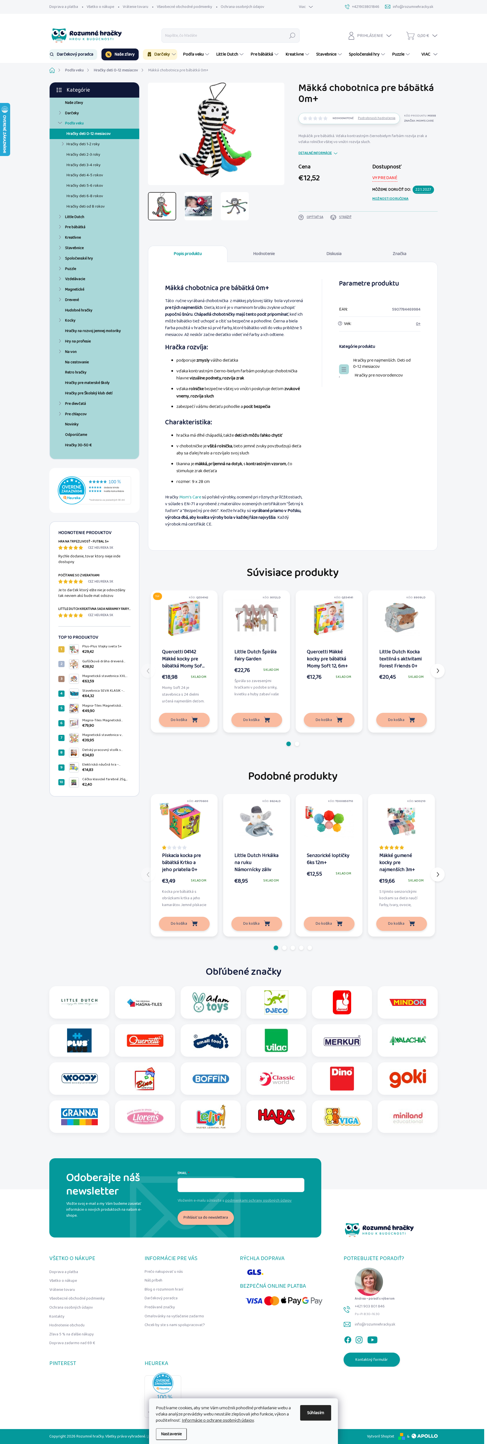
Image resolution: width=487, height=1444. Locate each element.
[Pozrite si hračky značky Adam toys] (210, 1002)
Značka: (419, 120)
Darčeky (72, 113)
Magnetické (74, 289)
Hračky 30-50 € (78, 445)
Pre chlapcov (76, 414)
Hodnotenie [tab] (264, 253)
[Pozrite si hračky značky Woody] (79, 1079)
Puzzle (70, 269)
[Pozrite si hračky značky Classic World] (276, 1079)
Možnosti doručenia (390, 199)
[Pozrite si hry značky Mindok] (407, 1002)
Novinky (72, 424)
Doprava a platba (63, 7)
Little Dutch (74, 217)
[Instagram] (359, 1338)
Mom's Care (190, 497)
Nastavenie (171, 1434)
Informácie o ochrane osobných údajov (218, 1420)
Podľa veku (74, 123)
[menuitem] (73, 54)
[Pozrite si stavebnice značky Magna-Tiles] (145, 1002)
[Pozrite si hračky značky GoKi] (407, 1079)
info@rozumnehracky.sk (375, 1324)
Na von (71, 352)
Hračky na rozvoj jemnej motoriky (93, 331)
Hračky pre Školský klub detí (88, 393)
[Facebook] (348, 1338)
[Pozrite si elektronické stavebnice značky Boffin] (210, 1079)
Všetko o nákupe (100, 7)
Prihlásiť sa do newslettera (205, 1217)
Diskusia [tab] (334, 253)
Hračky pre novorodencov (379, 375)
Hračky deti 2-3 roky (83, 154)
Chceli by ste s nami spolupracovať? (175, 1325)
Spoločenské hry (79, 258)
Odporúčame (76, 435)
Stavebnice (74, 248)
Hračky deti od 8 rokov (86, 206)
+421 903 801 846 (370, 1306)
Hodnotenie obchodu (67, 1325)
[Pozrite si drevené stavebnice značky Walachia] (407, 1040)
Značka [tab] (399, 253)
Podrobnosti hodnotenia (376, 118)
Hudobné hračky (78, 310)
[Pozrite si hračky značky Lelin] (210, 1117)
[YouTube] (372, 1338)
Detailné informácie (315, 153)
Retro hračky (76, 372)
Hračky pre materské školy (87, 383)
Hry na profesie (78, 341)
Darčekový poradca (161, 1298)
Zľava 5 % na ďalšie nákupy (71, 1334)
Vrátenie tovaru (135, 7)
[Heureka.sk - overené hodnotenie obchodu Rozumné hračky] (94, 490)
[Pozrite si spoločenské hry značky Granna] (79, 1117)
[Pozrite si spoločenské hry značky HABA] (276, 1117)
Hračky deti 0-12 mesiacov (89, 134)
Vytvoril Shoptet (380, 1436)
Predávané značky (160, 1307)
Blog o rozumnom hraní (164, 1289)
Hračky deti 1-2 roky (83, 144)
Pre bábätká (75, 227)
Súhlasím (315, 1412)
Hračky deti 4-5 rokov (85, 175)
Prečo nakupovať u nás (164, 1272)
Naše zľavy (74, 103)
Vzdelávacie (75, 279)
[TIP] (184, 617)
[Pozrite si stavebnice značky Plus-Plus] (79, 1040)
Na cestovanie (77, 362)
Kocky (70, 320)
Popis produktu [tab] (188, 253)
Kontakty (57, 1316)
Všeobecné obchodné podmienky (184, 7)
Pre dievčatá (75, 404)
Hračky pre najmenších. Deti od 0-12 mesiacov (382, 363)
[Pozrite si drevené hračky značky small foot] (210, 1040)
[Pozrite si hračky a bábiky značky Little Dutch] (79, 1002)
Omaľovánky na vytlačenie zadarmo (174, 1316)
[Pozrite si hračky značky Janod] (342, 1002)
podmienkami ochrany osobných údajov (258, 1200)
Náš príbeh (153, 1280)
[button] (288, 744)
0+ (418, 324)
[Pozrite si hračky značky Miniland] (407, 1117)
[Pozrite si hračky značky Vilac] (276, 1040)
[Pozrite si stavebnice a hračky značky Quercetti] (145, 1040)
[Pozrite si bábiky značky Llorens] (145, 1117)
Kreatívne (73, 237)
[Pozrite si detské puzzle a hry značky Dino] (342, 1079)
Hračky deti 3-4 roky (84, 165)
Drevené (72, 300)
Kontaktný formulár (371, 1360)
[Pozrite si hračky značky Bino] (145, 1079)
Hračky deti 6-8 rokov (85, 196)
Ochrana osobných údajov (242, 7)
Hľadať (292, 35)
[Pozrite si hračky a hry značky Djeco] (276, 1002)
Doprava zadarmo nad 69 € (72, 1343)
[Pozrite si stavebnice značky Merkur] (342, 1040)
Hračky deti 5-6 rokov (85, 186)
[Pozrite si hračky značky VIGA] (342, 1117)
